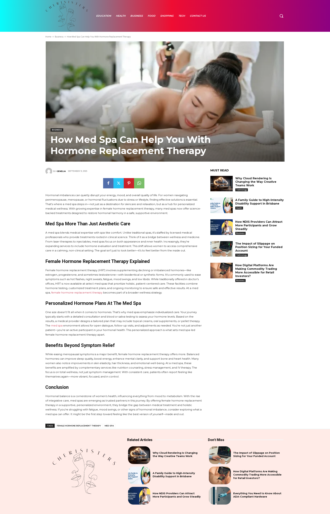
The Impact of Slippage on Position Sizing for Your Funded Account (259, 247)
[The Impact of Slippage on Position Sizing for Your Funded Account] (221, 249)
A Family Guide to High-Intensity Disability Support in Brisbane (259, 201)
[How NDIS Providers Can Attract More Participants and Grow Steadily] (221, 227)
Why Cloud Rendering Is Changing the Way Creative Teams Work (255, 182)
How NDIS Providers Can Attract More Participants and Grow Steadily (258, 225)
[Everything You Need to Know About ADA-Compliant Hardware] (220, 496)
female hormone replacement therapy (79, 426)
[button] (281, 16)
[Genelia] (49, 171)
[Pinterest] (129, 183)
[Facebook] (108, 183)
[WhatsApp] (139, 183)
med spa (109, 426)
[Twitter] (118, 183)
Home (48, 36)
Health (239, 208)
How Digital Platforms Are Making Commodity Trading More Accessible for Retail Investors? (256, 271)
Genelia (61, 171)
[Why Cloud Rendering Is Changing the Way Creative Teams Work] (221, 183)
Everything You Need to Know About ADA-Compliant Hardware (257, 495)
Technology (241, 190)
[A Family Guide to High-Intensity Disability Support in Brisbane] (221, 205)
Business (59, 36)
